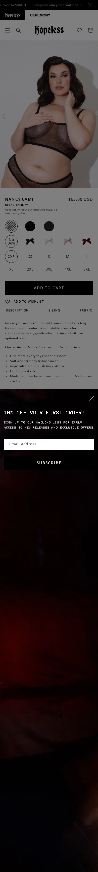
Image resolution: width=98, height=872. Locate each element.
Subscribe (49, 462)
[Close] (49, 401)
